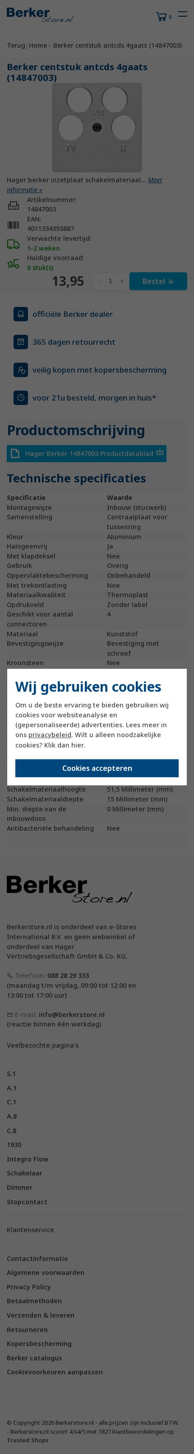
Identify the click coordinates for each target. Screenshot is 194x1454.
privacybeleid (49, 735)
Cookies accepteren (97, 768)
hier (77, 745)
